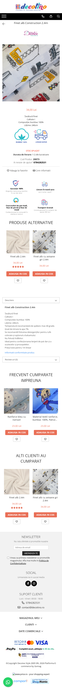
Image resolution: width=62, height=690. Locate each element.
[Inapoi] (2, 24)
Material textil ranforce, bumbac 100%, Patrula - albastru (45, 418)
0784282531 (32, 602)
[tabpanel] (31, 72)
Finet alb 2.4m (17, 256)
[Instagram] (34, 583)
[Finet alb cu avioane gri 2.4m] (44, 241)
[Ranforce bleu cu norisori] (16, 401)
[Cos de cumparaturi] (51, 16)
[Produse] (4, 17)
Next (57, 76)
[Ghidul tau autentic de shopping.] (20, 681)
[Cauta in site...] (58, 16)
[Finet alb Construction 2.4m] (31, 72)
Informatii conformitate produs (19, 352)
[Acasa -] (31, 6)
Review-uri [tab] (11, 359)
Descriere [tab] (9, 300)
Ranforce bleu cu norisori (17, 418)
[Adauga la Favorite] (18, 280)
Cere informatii (42, 170)
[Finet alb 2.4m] (17, 241)
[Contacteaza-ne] (43, 16)
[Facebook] (28, 583)
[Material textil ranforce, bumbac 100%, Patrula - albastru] (45, 401)
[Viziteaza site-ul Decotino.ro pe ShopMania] (40, 681)
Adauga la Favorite (18, 170)
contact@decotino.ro (32, 607)
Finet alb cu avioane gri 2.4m (44, 258)
